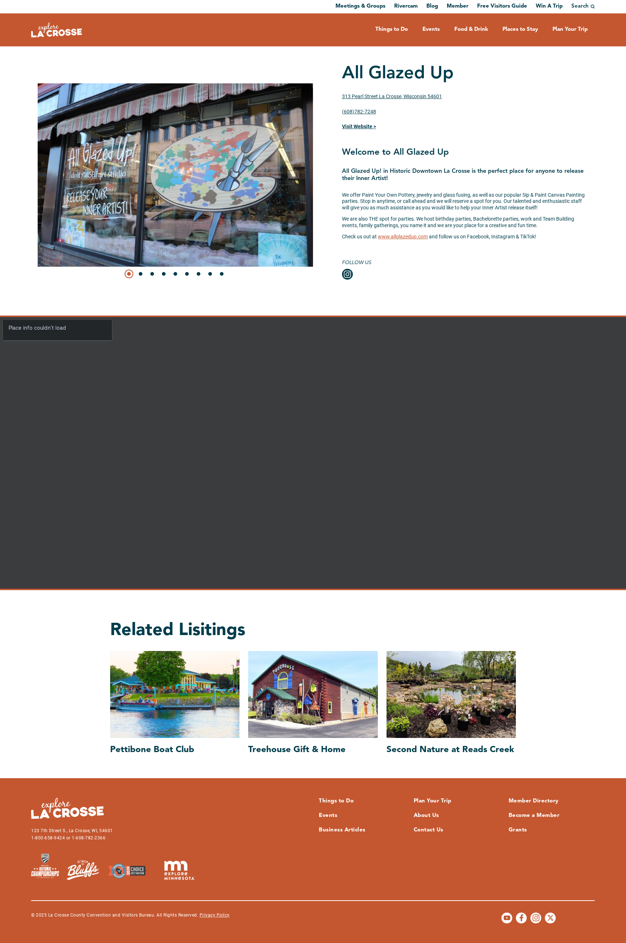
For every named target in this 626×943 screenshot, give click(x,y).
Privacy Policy (215, 915)
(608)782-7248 (359, 111)
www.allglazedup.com (403, 236)
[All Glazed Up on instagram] (347, 274)
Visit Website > (359, 126)
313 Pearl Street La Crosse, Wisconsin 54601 (392, 96)
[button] (129, 274)
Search (580, 6)
